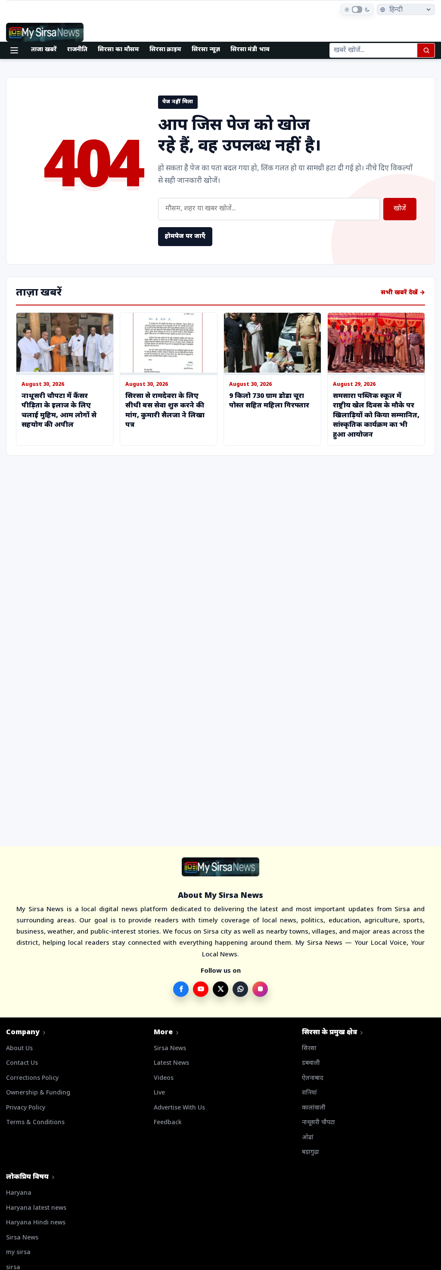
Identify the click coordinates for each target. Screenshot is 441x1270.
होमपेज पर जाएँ (185, 236)
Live (159, 1093)
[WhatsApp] (240, 989)
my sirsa (18, 1252)
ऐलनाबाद (312, 1078)
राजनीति (77, 50)
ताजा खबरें (44, 50)
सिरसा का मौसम (118, 50)
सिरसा (309, 1049)
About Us (19, 1049)
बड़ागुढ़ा (310, 1152)
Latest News (171, 1063)
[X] (220, 989)
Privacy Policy (25, 1108)
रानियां (309, 1093)
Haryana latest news (36, 1208)
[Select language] (406, 9)
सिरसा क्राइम (165, 50)
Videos (164, 1078)
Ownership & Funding (38, 1093)
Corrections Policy (32, 1078)
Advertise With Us (179, 1108)
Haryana (18, 1193)
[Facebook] (181, 989)
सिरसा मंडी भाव (250, 50)
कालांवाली (314, 1108)
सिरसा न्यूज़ (206, 50)
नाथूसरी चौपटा (318, 1123)
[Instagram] (260, 989)
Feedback (168, 1123)
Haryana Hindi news (35, 1223)
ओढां (308, 1138)
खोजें (400, 208)
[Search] (426, 50)
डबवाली (311, 1063)
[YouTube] (200, 989)
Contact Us (22, 1063)
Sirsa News (170, 1049)
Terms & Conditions (35, 1123)
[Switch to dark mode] (357, 9)
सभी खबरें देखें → (403, 293)
